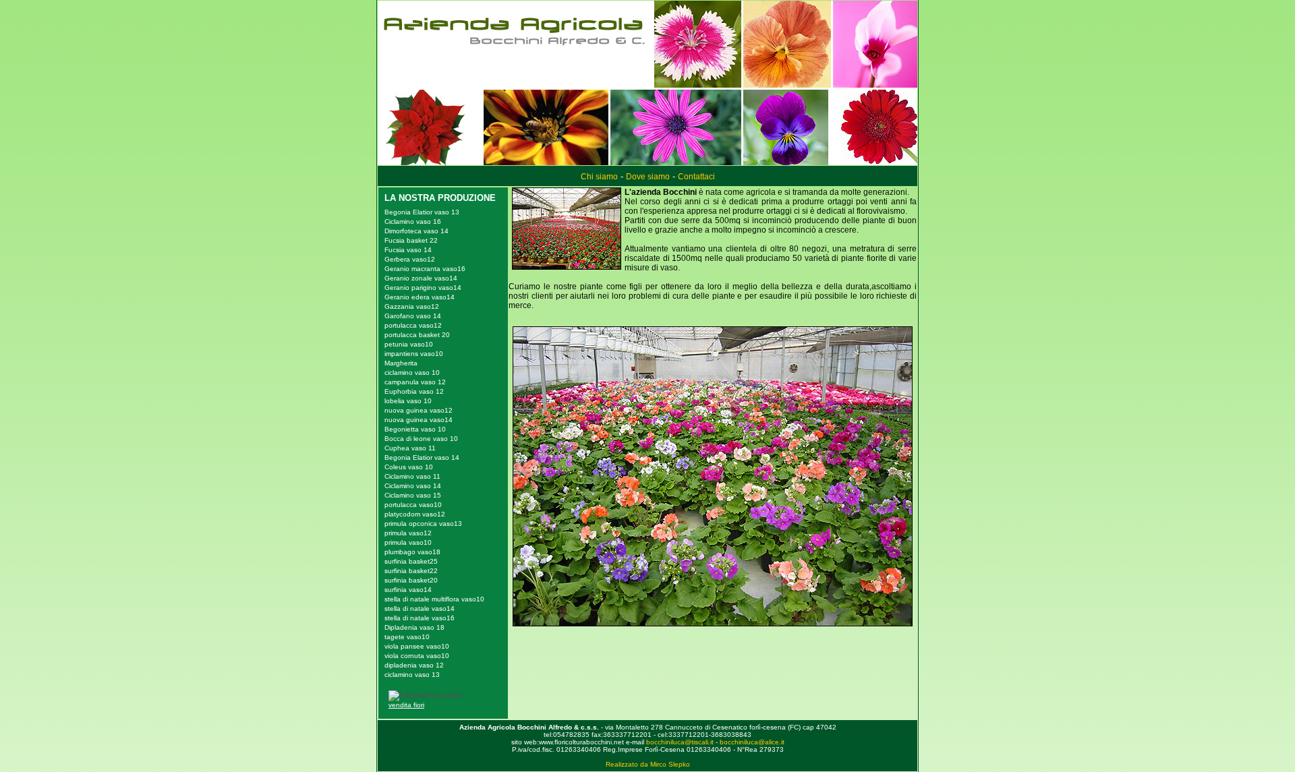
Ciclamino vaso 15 (412, 495)
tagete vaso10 (407, 637)
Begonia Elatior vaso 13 (421, 212)
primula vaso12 (408, 533)
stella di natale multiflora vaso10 (434, 599)
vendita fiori (406, 705)
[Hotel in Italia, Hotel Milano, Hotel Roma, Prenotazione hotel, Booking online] (425, 694)
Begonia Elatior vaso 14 (421, 457)
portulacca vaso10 (413, 504)
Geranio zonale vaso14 (420, 278)
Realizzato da (627, 764)
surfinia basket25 (411, 561)
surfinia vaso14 (408, 589)
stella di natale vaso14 (419, 608)
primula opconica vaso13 (423, 523)
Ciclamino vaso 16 (412, 221)
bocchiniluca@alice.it (752, 742)
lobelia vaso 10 (408, 401)
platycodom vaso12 (414, 514)
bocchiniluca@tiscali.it (680, 742)
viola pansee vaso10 (416, 646)
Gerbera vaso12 (409, 259)
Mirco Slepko (670, 764)
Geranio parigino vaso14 (422, 287)
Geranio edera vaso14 (419, 297)
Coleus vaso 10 (408, 467)
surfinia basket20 (411, 580)
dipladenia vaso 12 (414, 665)
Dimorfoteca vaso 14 (416, 231)
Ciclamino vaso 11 (412, 476)
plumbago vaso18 (412, 552)
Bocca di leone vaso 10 (421, 438)
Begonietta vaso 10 (415, 429)
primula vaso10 (408, 542)
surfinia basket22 (411, 570)
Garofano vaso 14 (412, 316)
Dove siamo (648, 176)
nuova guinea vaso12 (418, 410)
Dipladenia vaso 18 (414, 627)
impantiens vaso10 (413, 353)
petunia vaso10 (408, 344)
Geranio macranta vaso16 (424, 268)
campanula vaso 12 (415, 382)
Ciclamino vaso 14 (412, 485)
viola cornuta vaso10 (416, 655)
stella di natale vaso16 (419, 618)
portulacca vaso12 (413, 325)
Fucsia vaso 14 (408, 250)
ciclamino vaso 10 (412, 372)
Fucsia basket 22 (411, 240)
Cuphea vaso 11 (410, 448)
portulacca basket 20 (417, 334)
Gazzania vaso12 (411, 306)
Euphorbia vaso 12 (414, 391)
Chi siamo (599, 176)
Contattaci (696, 176)
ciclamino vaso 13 (412, 674)
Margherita (401, 363)
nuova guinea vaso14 (418, 419)
